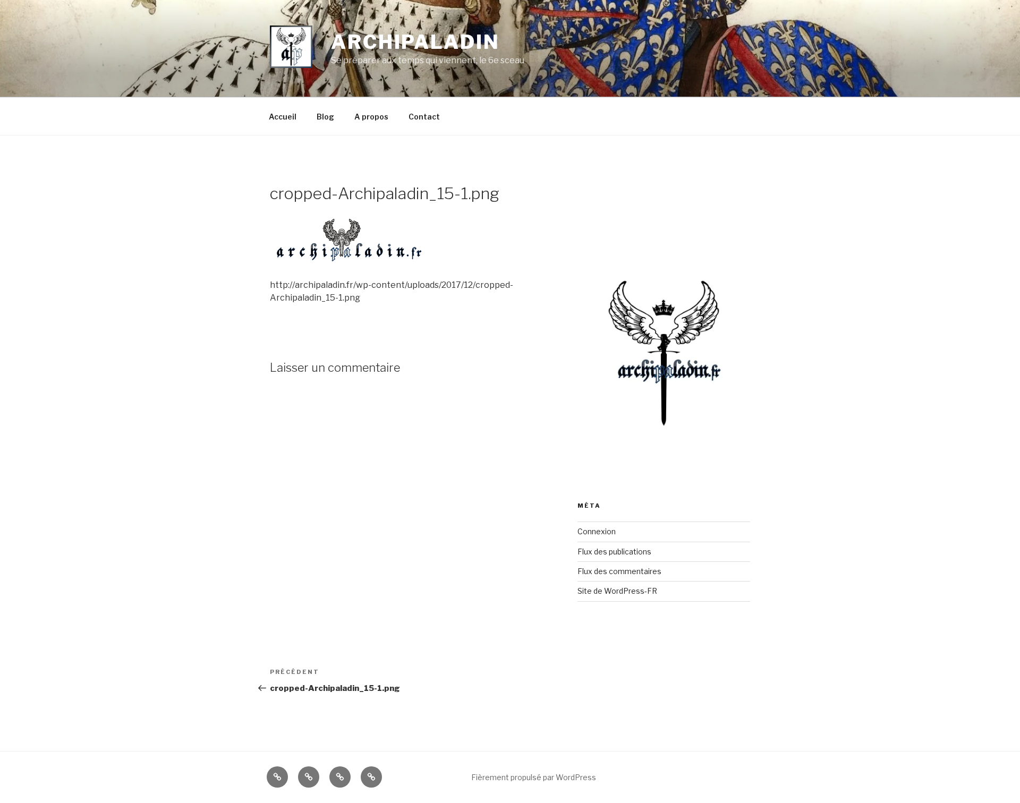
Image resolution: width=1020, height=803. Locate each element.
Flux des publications (614, 551)
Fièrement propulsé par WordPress (533, 777)
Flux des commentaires (619, 571)
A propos (371, 116)
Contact (424, 116)
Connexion (596, 531)
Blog (325, 116)
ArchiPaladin (415, 42)
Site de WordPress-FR (617, 590)
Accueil (282, 116)
